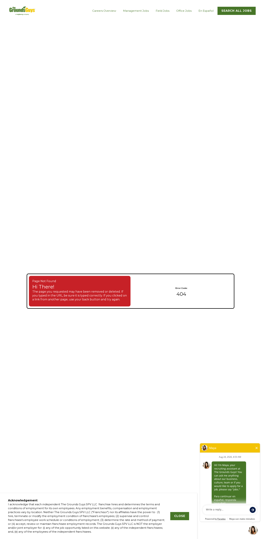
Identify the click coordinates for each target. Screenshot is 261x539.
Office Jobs (184, 10)
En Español (206, 10)
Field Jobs (162, 10)
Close (179, 516)
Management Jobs (136, 10)
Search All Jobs (236, 10)
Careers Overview (104, 10)
